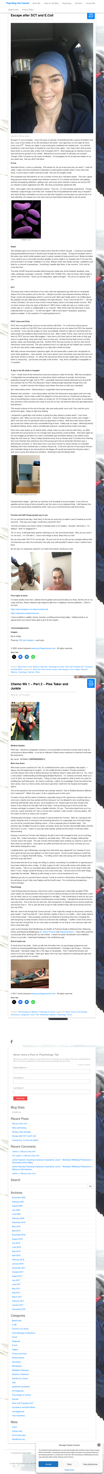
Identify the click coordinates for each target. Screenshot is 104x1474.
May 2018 (16, 1251)
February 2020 (18, 1218)
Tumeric (69, 1014)
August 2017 (17, 1276)
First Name (18, 1078)
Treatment (31, 672)
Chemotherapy (63, 669)
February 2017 (18, 1300)
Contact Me (90, 3)
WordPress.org (18, 1439)
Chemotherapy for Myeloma (28, 1012)
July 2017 (16, 1280)
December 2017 (18, 1267)
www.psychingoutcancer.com (43, 648)
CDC (21, 640)
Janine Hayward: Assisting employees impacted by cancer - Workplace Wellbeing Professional (51, 1159)
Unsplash (30, 640)
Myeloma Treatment (40, 666)
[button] (99, 1445)
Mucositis (84, 669)
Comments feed (18, 1435)
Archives (78, 3)
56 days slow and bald (21, 1131)
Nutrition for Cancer (20, 1378)
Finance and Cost (19, 1353)
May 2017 (16, 1288)
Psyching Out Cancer (17, 3)
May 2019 (16, 1226)
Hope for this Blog (51, 3)
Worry (38, 672)
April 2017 (16, 1292)
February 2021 (18, 1201)
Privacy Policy (69, 1470)
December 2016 (18, 1309)
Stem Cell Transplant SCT (74, 666)
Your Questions (18, 1415)
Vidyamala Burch (67, 931)
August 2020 (17, 1205)
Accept (48, 1464)
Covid (14, 1337)
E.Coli (30, 666)
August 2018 (17, 1238)
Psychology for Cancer (56, 666)
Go (90, 1186)
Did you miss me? (19, 1123)
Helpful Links (13, 9)
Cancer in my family (20, 1328)
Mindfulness (44, 1014)
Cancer (54, 669)
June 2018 (16, 1247)
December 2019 (18, 1222)
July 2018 (16, 1243)
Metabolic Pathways (20, 1370)
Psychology (66, 3)
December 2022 (18, 1197)
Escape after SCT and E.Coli (32, 15)
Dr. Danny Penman (48, 931)
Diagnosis (16, 1341)
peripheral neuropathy (21, 1386)
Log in (14, 1426)
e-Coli (71, 669)
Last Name (18, 1088)
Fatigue (77, 669)
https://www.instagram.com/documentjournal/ (29, 609)
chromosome (15, 1014)
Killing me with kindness (22, 1169)
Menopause (17, 1365)
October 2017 (17, 1272)
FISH (37, 1014)
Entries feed (17, 1431)
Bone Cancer (46, 669)
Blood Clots (22, 666)
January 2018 (17, 1263)
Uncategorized (18, 1411)
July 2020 (16, 1210)
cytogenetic (25, 1014)
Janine (15, 1151)
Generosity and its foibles (22, 1162)
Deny (69, 1464)
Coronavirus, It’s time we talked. (25, 1140)
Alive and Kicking (19, 1127)
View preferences (90, 1464)
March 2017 (17, 1296)
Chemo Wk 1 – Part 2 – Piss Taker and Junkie (39, 686)
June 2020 (16, 1214)
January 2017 (17, 1305)
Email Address (20, 1067)
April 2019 (16, 1230)
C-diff (14, 1324)
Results (15, 1399)
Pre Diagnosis (18, 1390)
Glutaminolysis (18, 1357)
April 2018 (16, 1255)
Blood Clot (37, 669)
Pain (14, 1382)
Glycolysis (16, 1361)
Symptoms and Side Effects (23, 1407)
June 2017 (16, 1284)
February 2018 (18, 1259)
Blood (68, 1012)
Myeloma (14, 672)
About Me (36, 3)
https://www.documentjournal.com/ (25, 613)
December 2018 (18, 1234)
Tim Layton (16, 1155)
